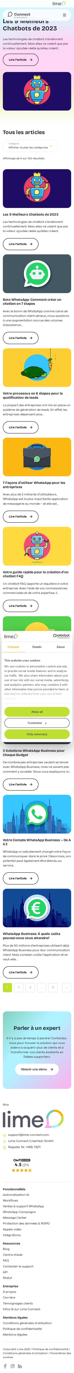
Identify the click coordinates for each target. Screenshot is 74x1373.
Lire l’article (18, 62)
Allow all (37, 711)
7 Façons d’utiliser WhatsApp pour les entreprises (34, 485)
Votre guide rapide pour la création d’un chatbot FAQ (35, 574)
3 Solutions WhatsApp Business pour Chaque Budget (34, 753)
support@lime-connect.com (28, 1135)
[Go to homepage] (19, 15)
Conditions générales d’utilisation (25, 1353)
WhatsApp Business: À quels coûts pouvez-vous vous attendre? (31, 936)
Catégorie (14, 143)
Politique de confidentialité (50, 1349)
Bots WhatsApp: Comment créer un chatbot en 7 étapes (32, 302)
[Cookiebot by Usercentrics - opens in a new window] (53, 636)
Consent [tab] (13, 646)
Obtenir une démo (34, 1069)
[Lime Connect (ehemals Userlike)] (37, 1165)
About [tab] (61, 646)
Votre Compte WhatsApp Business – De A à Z (37, 842)
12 (53, 987)
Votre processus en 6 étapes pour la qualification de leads (33, 395)
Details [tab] (37, 646)
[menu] (64, 15)
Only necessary (37, 734)
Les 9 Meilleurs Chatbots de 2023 (30, 25)
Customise (35, 723)
